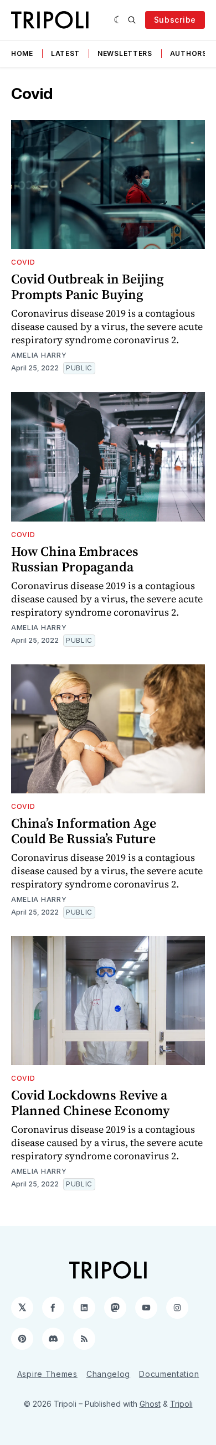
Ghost (150, 1403)
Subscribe (175, 19)
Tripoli (181, 1403)
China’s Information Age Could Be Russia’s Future (83, 831)
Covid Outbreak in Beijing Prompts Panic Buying (87, 286)
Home (22, 53)
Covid (23, 262)
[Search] (131, 20)
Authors (188, 53)
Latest (65, 53)
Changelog (108, 1374)
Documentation (169, 1374)
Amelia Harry (38, 355)
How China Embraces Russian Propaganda (74, 559)
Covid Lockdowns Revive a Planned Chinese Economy (90, 1102)
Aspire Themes (47, 1374)
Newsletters (124, 53)
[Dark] (118, 19)
